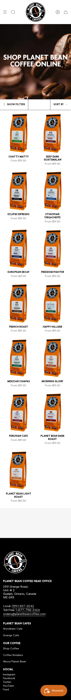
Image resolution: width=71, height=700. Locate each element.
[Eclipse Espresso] (18, 191)
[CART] (66, 12)
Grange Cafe (11, 635)
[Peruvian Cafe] (18, 412)
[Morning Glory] (52, 358)
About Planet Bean (14, 661)
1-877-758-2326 (28, 610)
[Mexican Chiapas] (18, 358)
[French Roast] (18, 303)
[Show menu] (5, 12)
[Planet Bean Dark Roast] (52, 412)
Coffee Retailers (13, 655)
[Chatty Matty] (18, 133)
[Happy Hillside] (52, 303)
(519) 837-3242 (23, 606)
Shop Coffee (11, 648)
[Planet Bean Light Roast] (18, 470)
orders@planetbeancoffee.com (24, 614)
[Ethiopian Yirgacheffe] (52, 191)
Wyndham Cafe (13, 628)
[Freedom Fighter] (52, 249)
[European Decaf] (18, 249)
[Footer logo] (15, 562)
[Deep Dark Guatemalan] (52, 133)
